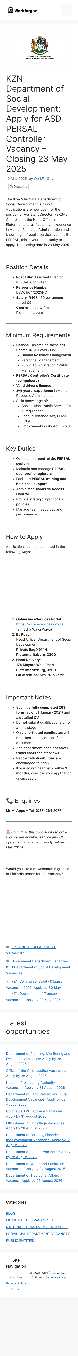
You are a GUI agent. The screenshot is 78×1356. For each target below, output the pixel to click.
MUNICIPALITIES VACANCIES (29, 1220)
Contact (16, 1289)
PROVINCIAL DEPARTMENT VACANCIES (38, 1234)
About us (16, 1277)
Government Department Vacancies (40, 961)
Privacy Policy (16, 1283)
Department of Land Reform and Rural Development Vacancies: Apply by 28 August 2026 (37, 1099)
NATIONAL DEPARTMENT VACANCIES (37, 1227)
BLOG (10, 1213)
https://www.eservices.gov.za (40, 624)
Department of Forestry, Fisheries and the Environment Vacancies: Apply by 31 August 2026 (38, 1140)
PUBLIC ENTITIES (20, 1241)
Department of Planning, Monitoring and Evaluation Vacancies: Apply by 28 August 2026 (38, 1059)
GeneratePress (56, 1277)
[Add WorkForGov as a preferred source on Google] (18, 187)
